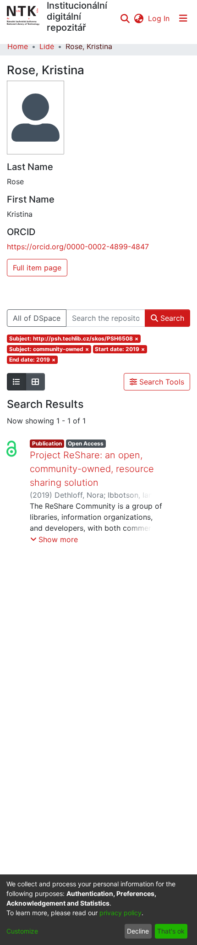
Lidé (46, 46)
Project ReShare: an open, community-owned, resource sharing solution (92, 469)
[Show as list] (16, 381)
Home (17, 46)
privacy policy (120, 913)
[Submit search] (125, 18)
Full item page (37, 267)
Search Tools (160, 381)
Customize (22, 931)
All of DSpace (36, 318)
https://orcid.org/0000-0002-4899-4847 (78, 246)
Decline (138, 931)
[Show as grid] (35, 381)
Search (171, 318)
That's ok (171, 931)
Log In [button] (159, 18)
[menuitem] (138, 18)
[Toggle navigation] (183, 18)
